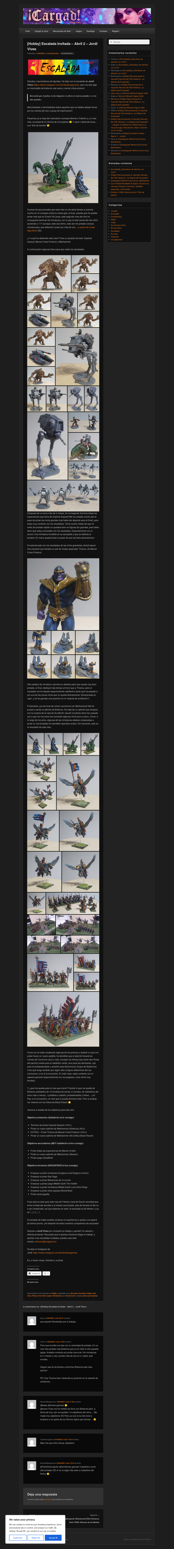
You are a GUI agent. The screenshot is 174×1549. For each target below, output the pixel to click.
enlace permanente (90, 1295)
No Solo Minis (116, 228)
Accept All (53, 1537)
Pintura (35, 1295)
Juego (113, 222)
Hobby (54, 1293)
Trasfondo (115, 236)
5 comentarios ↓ (67, 53)
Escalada (82, 1293)
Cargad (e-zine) (41, 31)
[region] (35, 1529)
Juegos (79, 31)
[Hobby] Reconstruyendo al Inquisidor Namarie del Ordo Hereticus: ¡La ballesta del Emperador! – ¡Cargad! (129, 122)
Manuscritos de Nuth (62, 31)
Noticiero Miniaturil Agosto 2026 (135, 93)
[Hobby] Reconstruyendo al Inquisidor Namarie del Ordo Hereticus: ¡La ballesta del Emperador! (127, 79)
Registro (115, 31)
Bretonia (74, 1293)
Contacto (103, 31)
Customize (17, 1537)
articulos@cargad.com (45, 1241)
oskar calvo (115, 93)
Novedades (115, 231)
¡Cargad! (114, 211)
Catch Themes (145, 1539)
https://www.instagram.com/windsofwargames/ (56, 84)
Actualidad (115, 213)
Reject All (36, 1537)
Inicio (27, 31)
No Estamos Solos (118, 225)
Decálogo (91, 31)
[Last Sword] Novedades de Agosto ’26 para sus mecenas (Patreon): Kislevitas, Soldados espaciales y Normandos (130, 186)
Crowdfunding (116, 216)
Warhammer (57, 1295)
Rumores (114, 234)
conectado (48, 1499)
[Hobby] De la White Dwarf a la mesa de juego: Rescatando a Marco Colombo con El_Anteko (129, 127)
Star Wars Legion (45, 1295)
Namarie (114, 99)
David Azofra (54, 53)
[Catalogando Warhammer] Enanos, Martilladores (130, 180)
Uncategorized (116, 239)
